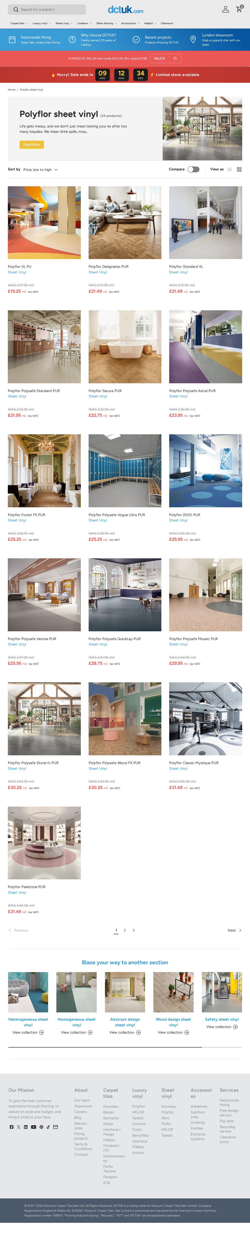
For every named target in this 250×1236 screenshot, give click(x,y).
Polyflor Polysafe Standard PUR (34, 391)
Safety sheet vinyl (222, 1019)
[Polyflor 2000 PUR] (205, 470)
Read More (31, 145)
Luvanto (139, 1124)
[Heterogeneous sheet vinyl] (28, 992)
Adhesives (199, 1106)
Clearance (167, 23)
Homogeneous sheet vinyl (77, 1022)
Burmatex (111, 1118)
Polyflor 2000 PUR (184, 515)
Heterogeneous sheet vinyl (28, 1022)
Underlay (198, 1122)
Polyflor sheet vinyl (31, 89)
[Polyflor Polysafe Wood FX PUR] (125, 718)
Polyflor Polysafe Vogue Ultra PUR (117, 515)
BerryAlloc (140, 1135)
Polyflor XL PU (19, 266)
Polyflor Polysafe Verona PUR (32, 639)
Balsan (108, 1112)
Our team (82, 1100)
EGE (106, 1183)
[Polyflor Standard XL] (205, 222)
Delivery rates (80, 1125)
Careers (80, 1112)
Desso (108, 1124)
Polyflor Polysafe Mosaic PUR (193, 639)
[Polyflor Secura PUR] (125, 346)
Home (11, 89)
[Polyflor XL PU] (44, 222)
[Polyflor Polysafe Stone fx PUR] (44, 718)
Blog (78, 1117)
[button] (239, 9)
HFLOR (138, 1112)
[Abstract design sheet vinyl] (125, 992)
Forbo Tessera (109, 1168)
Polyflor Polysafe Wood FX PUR (114, 763)
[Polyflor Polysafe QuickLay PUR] (125, 594)
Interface (139, 1141)
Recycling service (227, 1129)
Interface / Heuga (112, 1131)
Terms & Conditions (83, 1146)
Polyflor (138, 1106)
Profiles (197, 1128)
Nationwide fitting (229, 1102)
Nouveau (110, 1106)
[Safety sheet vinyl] (222, 992)
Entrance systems (198, 1136)
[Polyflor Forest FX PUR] (44, 470)
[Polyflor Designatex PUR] (125, 222)
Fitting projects (81, 1136)
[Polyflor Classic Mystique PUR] (205, 718)
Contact (81, 1154)
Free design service (229, 1112)
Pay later (227, 1121)
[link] (60, 930)
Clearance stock (228, 1139)
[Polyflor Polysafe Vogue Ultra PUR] (125, 470)
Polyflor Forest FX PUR (26, 515)
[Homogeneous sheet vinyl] (76, 992)
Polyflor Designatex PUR (108, 266)
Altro (165, 1118)
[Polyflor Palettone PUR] (44, 843)
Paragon (110, 1177)
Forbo (137, 1129)
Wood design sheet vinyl (173, 1022)
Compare (177, 169)
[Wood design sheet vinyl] (173, 992)
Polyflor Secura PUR (105, 391)
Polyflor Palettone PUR (26, 887)
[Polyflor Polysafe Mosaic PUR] (205, 594)
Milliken (109, 1140)
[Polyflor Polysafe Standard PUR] (44, 346)
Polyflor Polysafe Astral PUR (192, 391)
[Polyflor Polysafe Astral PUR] (205, 346)
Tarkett (138, 1118)
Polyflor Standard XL (186, 266)
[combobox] (47, 9)
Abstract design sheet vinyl (125, 1022)
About (81, 1090)
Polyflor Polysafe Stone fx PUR (33, 763)
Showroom (83, 1106)
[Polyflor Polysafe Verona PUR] (44, 594)
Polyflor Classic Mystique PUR (194, 763)
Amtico (138, 1153)
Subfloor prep (198, 1114)
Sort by (14, 169)
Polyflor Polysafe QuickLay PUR (115, 639)
